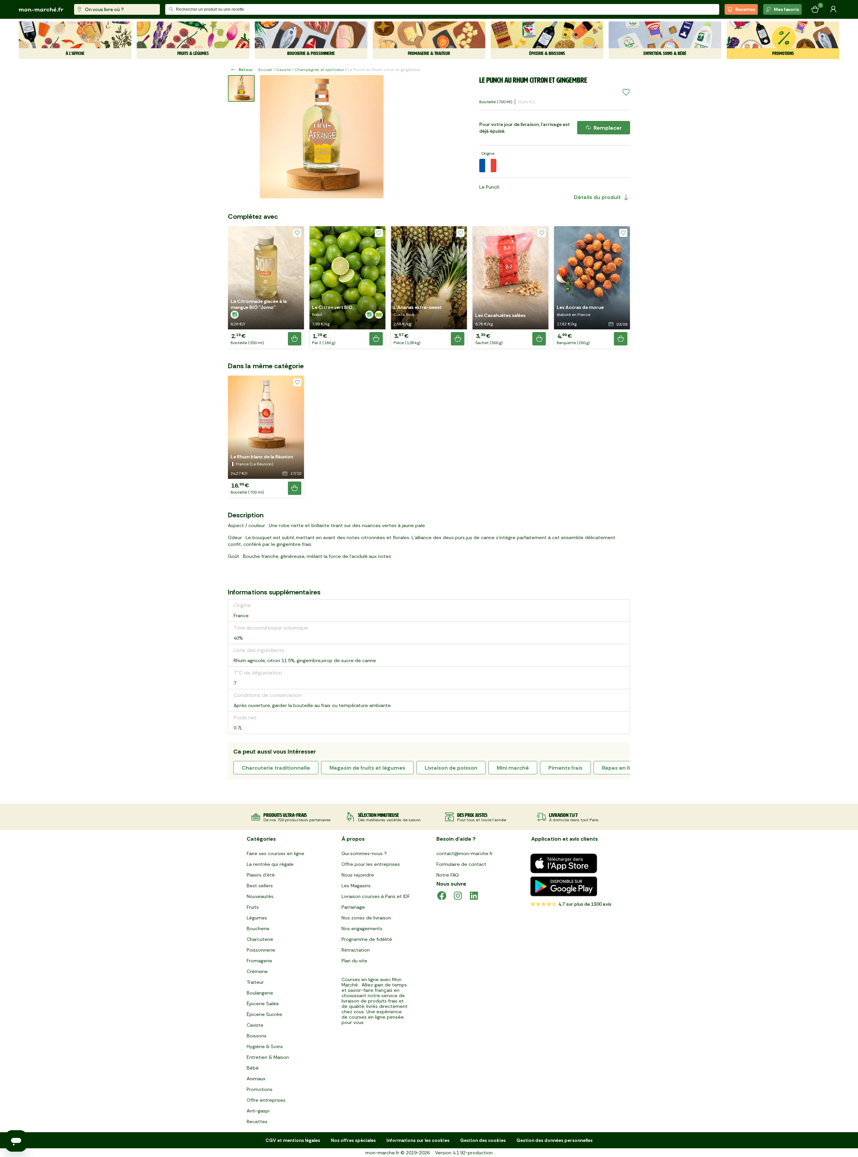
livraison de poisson (451, 767)
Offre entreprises (266, 1100)
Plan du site (354, 961)
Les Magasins (356, 886)
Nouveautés (260, 896)
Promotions (259, 1089)
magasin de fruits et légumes (367, 767)
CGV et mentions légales (292, 1140)
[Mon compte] (833, 9)
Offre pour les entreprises (371, 864)
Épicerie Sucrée (264, 1014)
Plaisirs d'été (261, 875)
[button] (266, 287)
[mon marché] (41, 9)
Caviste (283, 69)
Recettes (745, 9)
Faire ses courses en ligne (275, 853)
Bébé (253, 1068)
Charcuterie (260, 939)
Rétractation (356, 950)
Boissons (256, 1036)
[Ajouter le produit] (294, 338)
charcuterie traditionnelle (276, 767)
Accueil (265, 69)
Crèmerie (257, 971)
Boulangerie (260, 993)
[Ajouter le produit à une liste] (626, 92)
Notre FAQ (447, 875)
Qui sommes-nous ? (364, 853)
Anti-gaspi (258, 1111)
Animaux (256, 1079)
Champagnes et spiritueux (319, 69)
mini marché (513, 767)
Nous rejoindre (358, 875)
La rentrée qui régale (270, 864)
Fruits (253, 907)
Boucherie (258, 928)
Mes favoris (786, 9)
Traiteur (255, 982)
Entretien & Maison (268, 1057)
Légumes (257, 918)
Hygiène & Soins (265, 1046)
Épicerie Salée (263, 1004)
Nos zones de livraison (366, 918)
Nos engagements (362, 928)
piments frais (565, 767)
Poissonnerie (261, 950)
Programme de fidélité (367, 939)
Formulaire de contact (461, 864)
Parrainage (353, 907)
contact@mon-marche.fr (464, 853)
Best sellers (260, 886)
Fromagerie (259, 961)
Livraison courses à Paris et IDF (376, 896)
